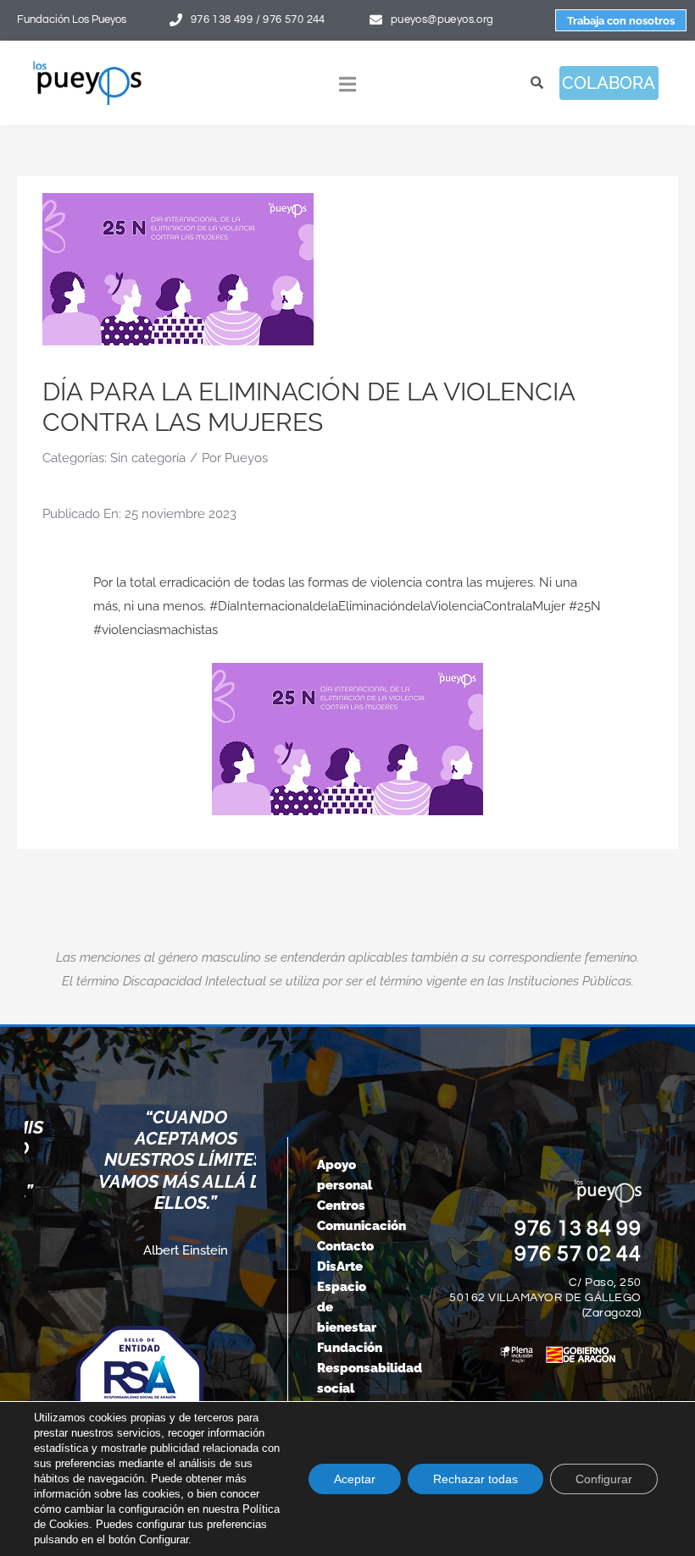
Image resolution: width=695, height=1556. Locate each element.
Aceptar (354, 1479)
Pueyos (246, 458)
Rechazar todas (475, 1479)
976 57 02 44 (578, 1254)
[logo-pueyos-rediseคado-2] (87, 66)
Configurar (603, 1479)
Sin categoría (148, 458)
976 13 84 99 (578, 1228)
